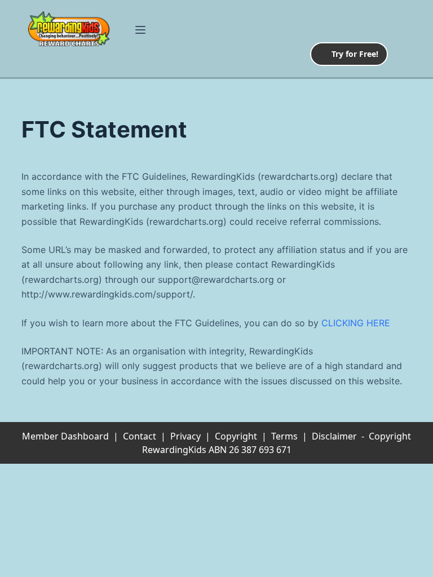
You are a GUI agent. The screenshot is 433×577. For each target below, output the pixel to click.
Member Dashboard (65, 436)
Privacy (185, 436)
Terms (284, 436)
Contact (139, 436)
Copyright (236, 436)
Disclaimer (334, 436)
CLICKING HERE (355, 323)
